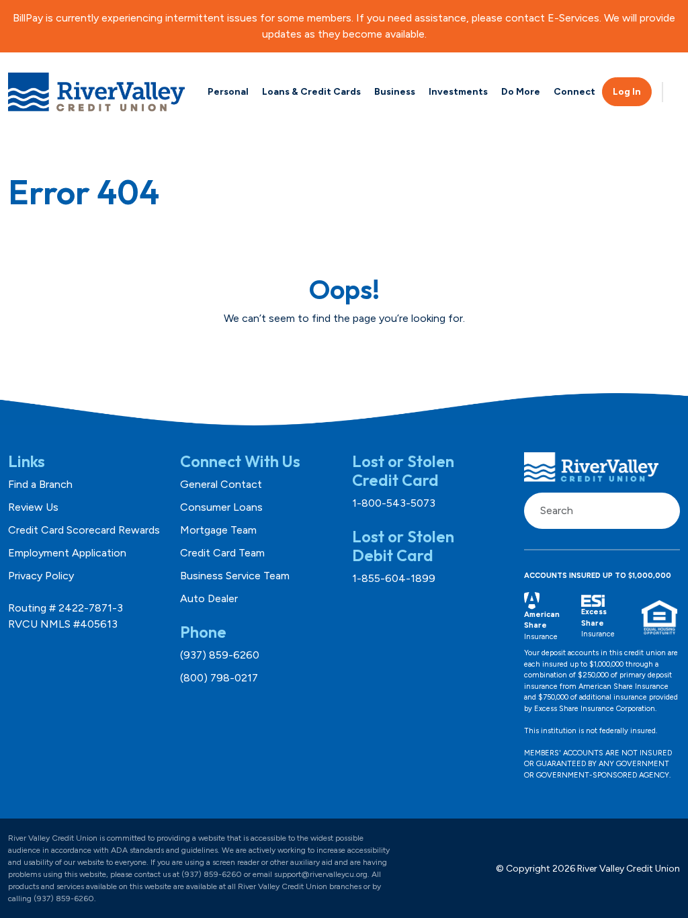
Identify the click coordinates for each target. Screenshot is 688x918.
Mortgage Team (218, 530)
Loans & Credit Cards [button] (311, 91)
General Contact (221, 484)
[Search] (662, 511)
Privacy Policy (41, 575)
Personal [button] (228, 91)
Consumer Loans (221, 507)
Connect (574, 91)
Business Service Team (235, 575)
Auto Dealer (209, 598)
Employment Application (67, 552)
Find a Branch (40, 484)
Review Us (33, 507)
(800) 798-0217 (219, 677)
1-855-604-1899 (393, 578)
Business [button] (394, 91)
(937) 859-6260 (219, 655)
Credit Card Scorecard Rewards (84, 530)
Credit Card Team (222, 552)
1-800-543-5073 (393, 503)
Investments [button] (458, 91)
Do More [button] (520, 91)
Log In (627, 91)
